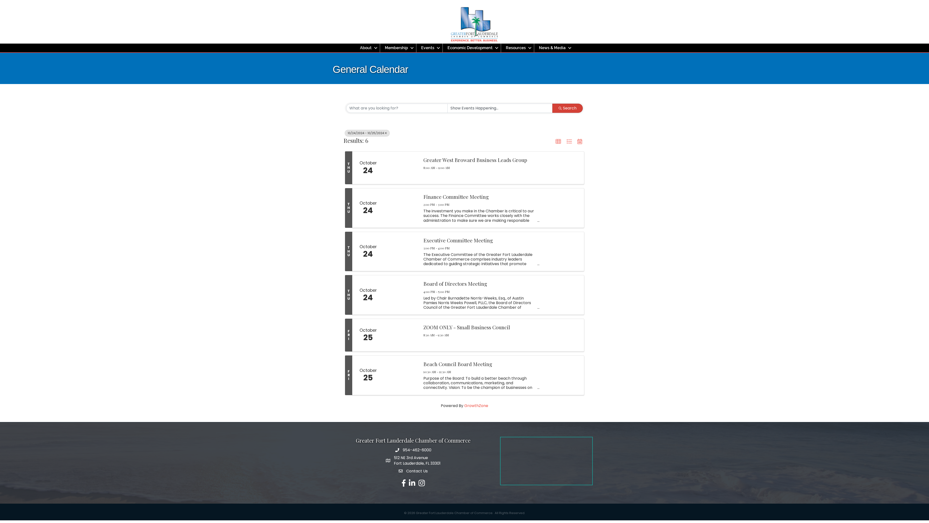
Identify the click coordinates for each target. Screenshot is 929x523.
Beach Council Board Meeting (457, 364)
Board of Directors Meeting (455, 283)
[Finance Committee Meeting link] (401, 208)
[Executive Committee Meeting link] (401, 251)
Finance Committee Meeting (456, 196)
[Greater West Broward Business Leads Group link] (401, 167)
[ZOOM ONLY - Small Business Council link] (401, 335)
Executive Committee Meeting (458, 240)
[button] (558, 141)
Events (427, 48)
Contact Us (417, 471)
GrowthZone (476, 405)
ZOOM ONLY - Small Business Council (466, 327)
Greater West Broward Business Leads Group (475, 159)
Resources (516, 48)
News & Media (552, 48)
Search (570, 108)
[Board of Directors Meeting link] (401, 295)
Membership (396, 48)
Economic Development (470, 48)
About (366, 48)
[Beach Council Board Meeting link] (401, 375)
